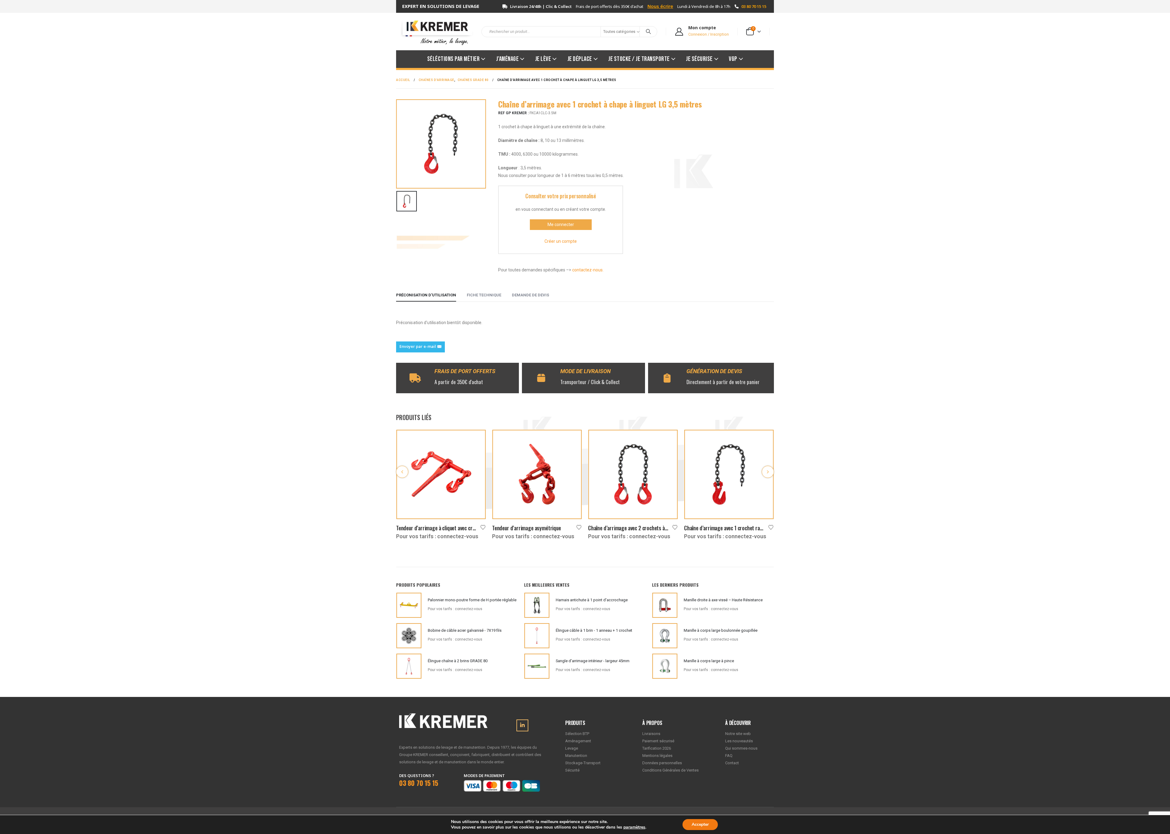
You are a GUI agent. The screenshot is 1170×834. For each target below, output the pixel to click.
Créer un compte (560, 241)
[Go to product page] (441, 474)
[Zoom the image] (443, 717)
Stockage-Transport (583, 763)
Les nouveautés (739, 741)
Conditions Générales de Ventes (670, 770)
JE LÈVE (543, 59)
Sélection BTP (577, 733)
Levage (571, 748)
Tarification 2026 (656, 748)
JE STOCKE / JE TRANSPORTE (639, 59)
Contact (732, 763)
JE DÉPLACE (579, 59)
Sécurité (572, 770)
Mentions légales (657, 755)
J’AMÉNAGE (507, 59)
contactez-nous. (588, 269)
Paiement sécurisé (658, 741)
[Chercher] (648, 32)
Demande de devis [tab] (530, 295)
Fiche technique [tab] (484, 295)
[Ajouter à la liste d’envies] (483, 526)
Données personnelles (662, 763)
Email (420, 346)
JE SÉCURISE (699, 59)
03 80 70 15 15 (753, 6)
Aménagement (578, 741)
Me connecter (561, 224)
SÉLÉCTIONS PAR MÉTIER (453, 59)
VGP (733, 59)
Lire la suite (475, 439)
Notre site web (738, 733)
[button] (402, 472)
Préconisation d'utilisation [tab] (426, 295)
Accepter (700, 824)
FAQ (728, 755)
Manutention (576, 755)
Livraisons (651, 733)
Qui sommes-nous (741, 748)
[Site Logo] (434, 31)
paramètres (634, 827)
